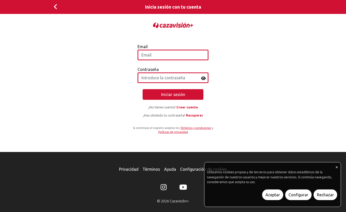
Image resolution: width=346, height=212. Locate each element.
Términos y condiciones (195, 127)
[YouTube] (182, 188)
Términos (151, 169)
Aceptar (272, 194)
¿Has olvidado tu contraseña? (173, 115)
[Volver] (55, 7)
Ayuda (170, 169)
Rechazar (325, 194)
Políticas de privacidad (173, 131)
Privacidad (129, 169)
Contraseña (148, 69)
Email (143, 46)
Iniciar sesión (173, 94)
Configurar (298, 194)
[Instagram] (163, 188)
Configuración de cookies (203, 169)
